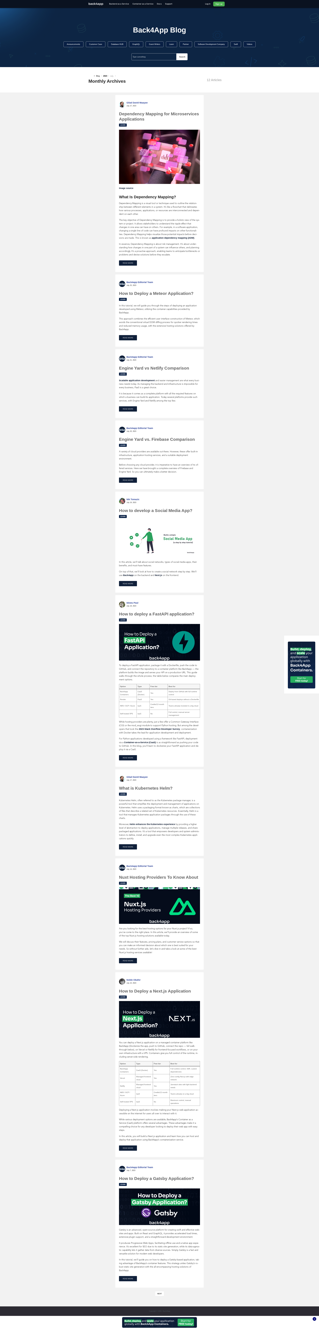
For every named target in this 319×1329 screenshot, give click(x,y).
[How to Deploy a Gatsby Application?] (159, 1206)
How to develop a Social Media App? (155, 510)
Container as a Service (142, 4)
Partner (186, 44)
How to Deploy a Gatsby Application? (156, 1178)
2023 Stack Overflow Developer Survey (159, 729)
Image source (126, 188)
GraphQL (136, 44)
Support (168, 4)
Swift (236, 44)
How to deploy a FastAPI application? (156, 614)
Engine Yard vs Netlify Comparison (154, 368)
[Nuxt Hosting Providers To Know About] (159, 905)
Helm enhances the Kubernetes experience (152, 824)
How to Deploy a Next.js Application (155, 991)
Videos (249, 44)
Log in (208, 4)
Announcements (73, 44)
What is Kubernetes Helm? (146, 788)
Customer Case (95, 44)
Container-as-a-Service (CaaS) (140, 742)
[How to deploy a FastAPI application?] (159, 642)
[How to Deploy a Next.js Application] (159, 1019)
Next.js (158, 575)
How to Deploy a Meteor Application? (156, 293)
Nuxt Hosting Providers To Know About (158, 877)
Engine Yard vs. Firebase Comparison (157, 439)
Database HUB (117, 44)
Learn (171, 44)
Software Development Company (211, 44)
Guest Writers (154, 44)
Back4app (128, 575)
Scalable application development (137, 380)
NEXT (159, 1294)
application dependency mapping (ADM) (173, 238)
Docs (159, 4)
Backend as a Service (119, 4)
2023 (105, 76)
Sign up (218, 4)
